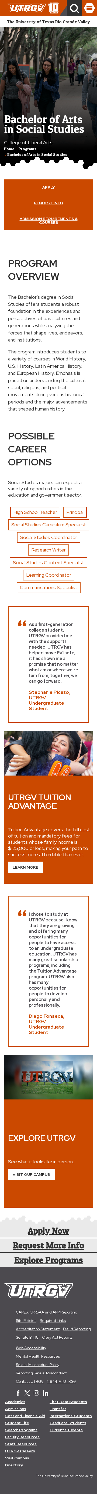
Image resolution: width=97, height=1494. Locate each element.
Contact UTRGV (30, 1381)
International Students (71, 1415)
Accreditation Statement (38, 1328)
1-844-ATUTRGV (61, 1381)
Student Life (17, 1422)
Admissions (15, 1408)
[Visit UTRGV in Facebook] (18, 1393)
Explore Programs (48, 1260)
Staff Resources (21, 1444)
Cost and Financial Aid (25, 1415)
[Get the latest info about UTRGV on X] (27, 1393)
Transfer (58, 1408)
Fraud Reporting (77, 1328)
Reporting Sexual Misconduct (41, 1373)
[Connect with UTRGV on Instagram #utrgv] (36, 1393)
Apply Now (48, 1230)
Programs (27, 148)
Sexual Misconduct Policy (37, 1364)
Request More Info (48, 1245)
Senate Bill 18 (27, 1337)
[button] (74, 8)
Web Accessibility (31, 1347)
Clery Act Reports (57, 1337)
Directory (14, 1465)
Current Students (66, 1430)
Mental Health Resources (38, 1356)
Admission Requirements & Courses (49, 220)
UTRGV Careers (20, 1451)
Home (9, 148)
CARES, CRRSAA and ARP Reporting (46, 1312)
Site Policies (26, 1320)
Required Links (53, 1320)
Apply (48, 187)
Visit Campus (17, 1458)
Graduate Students (68, 1422)
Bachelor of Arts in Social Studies (37, 154)
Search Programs (21, 1430)
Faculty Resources (22, 1437)
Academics (15, 1401)
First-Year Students (68, 1401)
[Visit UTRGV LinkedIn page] (45, 1393)
